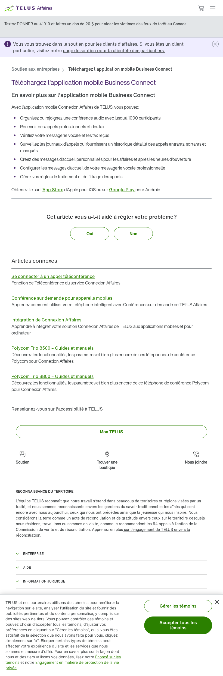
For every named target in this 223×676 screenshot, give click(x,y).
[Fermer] (217, 602)
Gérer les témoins (178, 606)
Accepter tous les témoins (178, 625)
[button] (213, 8)
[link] (114, 50)
